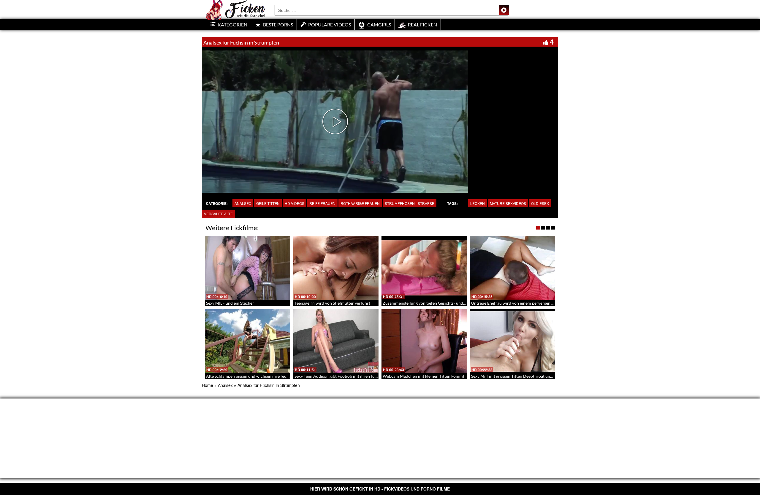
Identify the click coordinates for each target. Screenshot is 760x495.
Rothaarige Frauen (360, 203)
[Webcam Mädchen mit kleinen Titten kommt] (424, 341)
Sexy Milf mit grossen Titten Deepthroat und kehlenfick (521, 376)
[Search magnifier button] (504, 10)
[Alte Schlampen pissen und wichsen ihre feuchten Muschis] (247, 341)
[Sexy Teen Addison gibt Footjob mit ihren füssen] (336, 341)
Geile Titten (268, 203)
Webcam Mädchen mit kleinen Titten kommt (423, 376)
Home (207, 385)
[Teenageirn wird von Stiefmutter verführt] (336, 268)
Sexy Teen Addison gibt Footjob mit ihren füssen (338, 376)
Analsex (243, 203)
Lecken (477, 203)
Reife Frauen (322, 203)
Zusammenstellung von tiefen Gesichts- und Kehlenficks (434, 303)
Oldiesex (540, 203)
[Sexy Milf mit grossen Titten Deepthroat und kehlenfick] (512, 341)
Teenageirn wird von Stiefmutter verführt (332, 303)
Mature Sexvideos (508, 203)
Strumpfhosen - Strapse (409, 203)
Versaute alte (218, 213)
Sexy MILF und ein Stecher (230, 303)
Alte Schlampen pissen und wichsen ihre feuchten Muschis (259, 376)
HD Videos (294, 203)
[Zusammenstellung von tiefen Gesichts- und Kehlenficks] (424, 268)
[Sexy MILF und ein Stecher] (247, 268)
